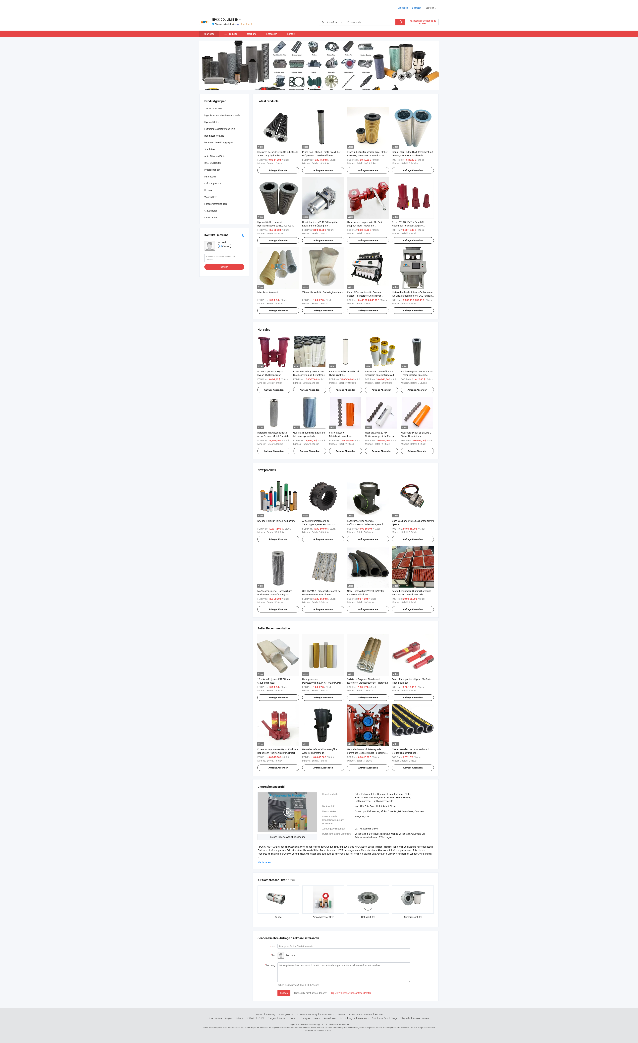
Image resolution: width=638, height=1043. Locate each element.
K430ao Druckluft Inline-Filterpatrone (276, 520)
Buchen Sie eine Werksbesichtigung (287, 836)
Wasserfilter (210, 197)
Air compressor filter (323, 917)
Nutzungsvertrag (286, 1014)
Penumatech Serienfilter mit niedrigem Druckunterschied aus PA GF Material (379, 375)
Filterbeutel (210, 176)
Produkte (232, 33)
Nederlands (363, 1018)
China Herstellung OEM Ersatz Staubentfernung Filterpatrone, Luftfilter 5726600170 (309, 375)
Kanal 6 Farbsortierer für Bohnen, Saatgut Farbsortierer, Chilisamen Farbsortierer (364, 296)
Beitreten (416, 7)
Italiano (317, 1018)
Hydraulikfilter (211, 122)
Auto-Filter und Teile (214, 156)
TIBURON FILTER (213, 108)
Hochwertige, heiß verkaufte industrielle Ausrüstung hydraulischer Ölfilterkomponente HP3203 (277, 155)
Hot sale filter (368, 917)
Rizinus (208, 190)
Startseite (209, 33)
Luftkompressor (212, 183)
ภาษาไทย (383, 1018)
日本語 (261, 1018)
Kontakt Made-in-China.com (332, 1014)
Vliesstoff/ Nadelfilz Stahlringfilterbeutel (322, 292)
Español (282, 1018)
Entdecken (271, 33)
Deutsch (293, 1018)
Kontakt (291, 33)
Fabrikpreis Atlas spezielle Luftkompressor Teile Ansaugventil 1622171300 (365, 524)
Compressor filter (413, 917)
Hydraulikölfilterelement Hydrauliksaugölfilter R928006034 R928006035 (275, 225)
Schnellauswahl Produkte (360, 1014)
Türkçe (394, 1018)
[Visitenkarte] (243, 235)
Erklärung (270, 1014)
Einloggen (403, 7)
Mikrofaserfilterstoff (267, 292)
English (228, 1018)
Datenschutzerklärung (307, 1014)
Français (272, 1018)
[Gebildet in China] (220, 6)
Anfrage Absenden (278, 170)
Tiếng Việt (405, 1018)
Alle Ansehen (264, 862)
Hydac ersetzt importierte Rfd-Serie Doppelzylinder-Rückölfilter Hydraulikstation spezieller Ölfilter (365, 225)
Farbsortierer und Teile (215, 203)
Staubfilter (209, 149)
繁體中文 (251, 1018)
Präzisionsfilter (212, 169)
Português (305, 1018)
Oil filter (278, 917)
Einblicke (379, 1014)
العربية (352, 1018)
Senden (284, 992)
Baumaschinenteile (214, 135)
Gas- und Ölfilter (212, 163)
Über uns (251, 33)
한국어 (343, 1018)
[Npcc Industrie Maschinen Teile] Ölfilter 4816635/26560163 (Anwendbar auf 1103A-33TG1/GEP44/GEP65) (367, 155)
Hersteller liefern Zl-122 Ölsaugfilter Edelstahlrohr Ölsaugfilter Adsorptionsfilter (320, 225)
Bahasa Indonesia (421, 1018)
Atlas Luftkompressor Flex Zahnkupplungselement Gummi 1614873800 (318, 524)
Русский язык (330, 1018)
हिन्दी (374, 1018)
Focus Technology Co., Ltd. (316, 1024)
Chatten (225, 246)
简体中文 (239, 1018)
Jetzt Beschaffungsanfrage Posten (351, 992)
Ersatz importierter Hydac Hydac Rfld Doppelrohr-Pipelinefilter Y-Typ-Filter (270, 375)
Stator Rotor (210, 210)
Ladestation (210, 217)
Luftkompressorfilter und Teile (219, 128)
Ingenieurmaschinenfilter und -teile (222, 115)
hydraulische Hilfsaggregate (218, 142)
